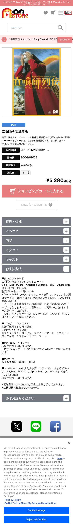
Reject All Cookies (36, 519)
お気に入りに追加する (34, 204)
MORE (63, 39)
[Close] (69, 443)
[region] (36, 481)
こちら (8, 316)
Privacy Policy (13, 499)
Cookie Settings (37, 510)
